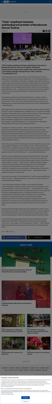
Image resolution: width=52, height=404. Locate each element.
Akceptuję (25, 397)
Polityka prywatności (8, 386)
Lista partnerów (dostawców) (7, 394)
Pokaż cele (25, 401)
